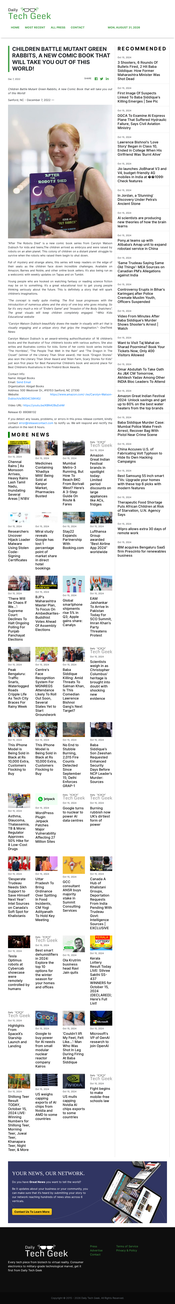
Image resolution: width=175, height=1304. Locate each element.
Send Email (24, 382)
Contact (95, 1254)
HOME (15, 27)
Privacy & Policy (126, 1250)
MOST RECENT (35, 27)
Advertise (96, 1250)
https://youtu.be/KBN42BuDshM (43, 405)
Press (93, 1246)
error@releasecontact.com (36, 423)
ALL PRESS (58, 27)
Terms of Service (127, 1246)
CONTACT (78, 27)
